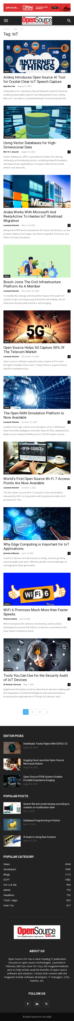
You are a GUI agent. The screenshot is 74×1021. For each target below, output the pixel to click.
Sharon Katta (10, 618)
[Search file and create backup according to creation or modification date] (12, 808)
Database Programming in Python (41, 820)
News (6, 71)
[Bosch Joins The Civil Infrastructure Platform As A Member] (37, 261)
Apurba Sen (9, 86)
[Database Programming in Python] (12, 825)
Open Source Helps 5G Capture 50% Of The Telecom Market (34, 349)
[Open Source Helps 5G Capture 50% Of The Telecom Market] (37, 326)
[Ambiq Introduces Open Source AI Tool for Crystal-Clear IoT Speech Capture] (37, 56)
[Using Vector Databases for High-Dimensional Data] (37, 122)
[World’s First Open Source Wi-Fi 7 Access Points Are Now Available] (37, 458)
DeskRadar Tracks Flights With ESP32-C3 (45, 743)
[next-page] (47, 712)
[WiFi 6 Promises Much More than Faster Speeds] (37, 589)
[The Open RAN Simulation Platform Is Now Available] (37, 392)
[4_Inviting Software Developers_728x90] (37, 12)
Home (6, 28)
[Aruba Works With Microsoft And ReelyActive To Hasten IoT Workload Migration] (37, 191)
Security (7, 669)
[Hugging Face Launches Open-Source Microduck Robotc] (12, 764)
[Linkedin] (37, 1004)
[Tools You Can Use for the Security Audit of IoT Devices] (37, 654)
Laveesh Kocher (11, 225)
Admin (7, 604)
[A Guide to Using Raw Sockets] (12, 841)
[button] (5, 20)
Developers (9, 137)
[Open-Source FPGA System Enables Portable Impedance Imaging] (12, 781)
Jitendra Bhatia (11, 553)
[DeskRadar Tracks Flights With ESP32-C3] (12, 748)
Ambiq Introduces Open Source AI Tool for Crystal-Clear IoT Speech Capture (34, 79)
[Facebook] (27, 1004)
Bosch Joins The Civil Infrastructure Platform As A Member (32, 284)
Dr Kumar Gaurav (12, 684)
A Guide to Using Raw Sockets (39, 837)
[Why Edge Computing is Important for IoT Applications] (37, 523)
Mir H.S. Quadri (11, 151)
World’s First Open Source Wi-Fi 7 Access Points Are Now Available (36, 481)
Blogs (7, 538)
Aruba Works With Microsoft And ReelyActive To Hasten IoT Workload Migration (32, 216)
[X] (46, 1004)
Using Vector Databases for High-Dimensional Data (29, 145)
